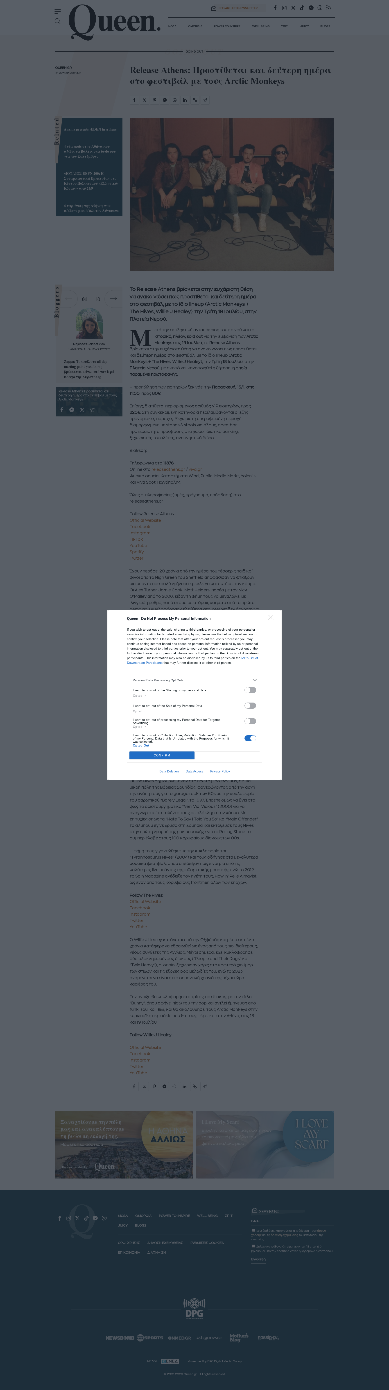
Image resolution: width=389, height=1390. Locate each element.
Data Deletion (169, 771)
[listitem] (194, 680)
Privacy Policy (220, 771)
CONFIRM (162, 755)
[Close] (272, 619)
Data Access (194, 771)
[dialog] (194, 695)
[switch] (250, 690)
